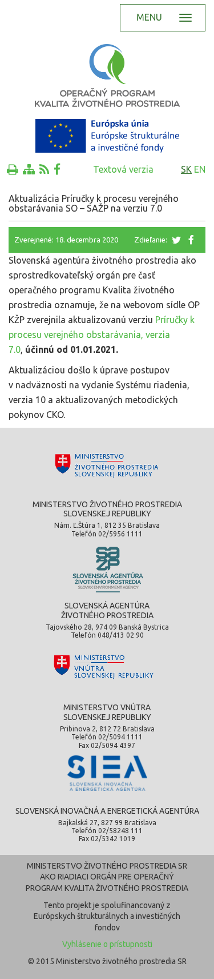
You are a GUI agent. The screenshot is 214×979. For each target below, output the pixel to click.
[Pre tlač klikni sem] (12, 169)
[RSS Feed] (44, 169)
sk (186, 169)
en (199, 169)
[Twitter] (177, 240)
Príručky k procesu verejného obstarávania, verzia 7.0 (102, 335)
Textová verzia (123, 169)
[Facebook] (57, 169)
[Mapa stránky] (29, 169)
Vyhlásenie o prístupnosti (107, 944)
